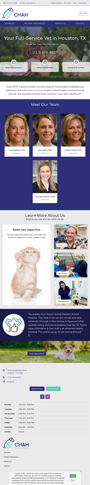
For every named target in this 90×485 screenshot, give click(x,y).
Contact (7, 466)
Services (9, 23)
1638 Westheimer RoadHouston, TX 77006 (16, 371)
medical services (35, 90)
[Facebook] (42, 396)
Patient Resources (34, 23)
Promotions (83, 3)
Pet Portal (67, 3)
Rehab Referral (56, 3)
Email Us (10, 382)
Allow (73, 476)
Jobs (74, 3)
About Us (60, 23)
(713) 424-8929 (45, 52)
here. (62, 483)
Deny (73, 480)
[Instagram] (47, 396)
